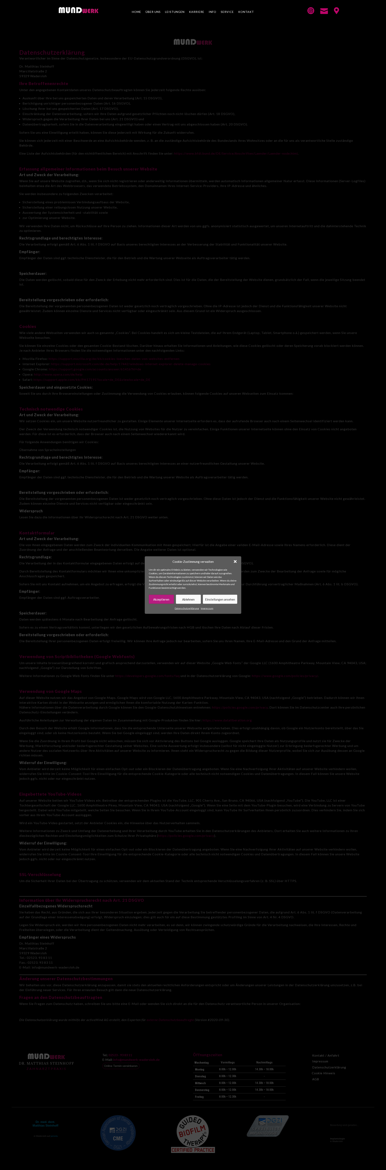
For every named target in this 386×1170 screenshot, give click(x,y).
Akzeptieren (161, 599)
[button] (235, 562)
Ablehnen (188, 599)
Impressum (207, 608)
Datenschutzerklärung (187, 608)
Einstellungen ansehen (220, 599)
